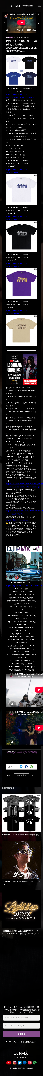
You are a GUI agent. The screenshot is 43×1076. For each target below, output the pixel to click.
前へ (9, 775)
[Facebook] (26, 766)
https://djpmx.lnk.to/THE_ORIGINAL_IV (24, 585)
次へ (34, 775)
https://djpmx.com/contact (17, 520)
